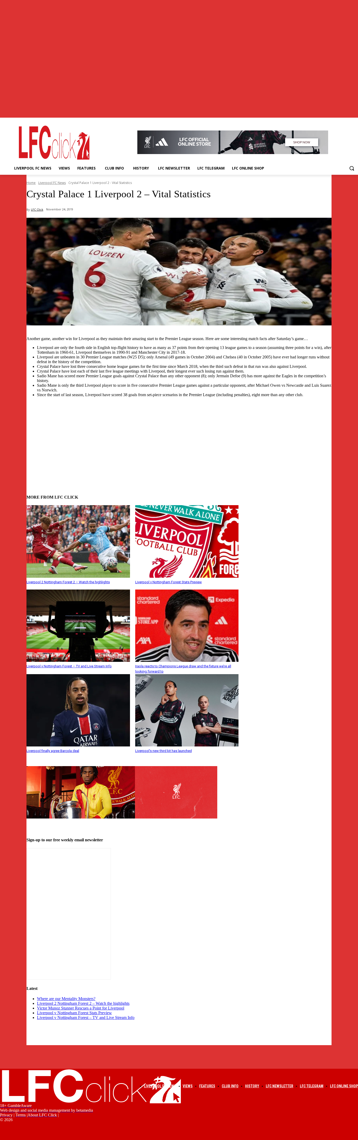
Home (31, 183)
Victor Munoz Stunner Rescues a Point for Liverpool (80, 1008)
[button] (351, 168)
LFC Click (37, 209)
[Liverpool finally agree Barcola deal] (78, 710)
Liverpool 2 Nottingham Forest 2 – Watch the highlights (68, 582)
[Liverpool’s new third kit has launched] (187, 710)
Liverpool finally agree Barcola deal (52, 751)
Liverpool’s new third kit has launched (163, 751)
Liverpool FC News (52, 183)
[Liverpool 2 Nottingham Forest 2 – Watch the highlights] (78, 541)
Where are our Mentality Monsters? (66, 998)
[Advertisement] (179, 438)
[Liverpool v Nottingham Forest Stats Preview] (187, 541)
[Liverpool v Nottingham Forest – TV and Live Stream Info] (78, 626)
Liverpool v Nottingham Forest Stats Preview (168, 582)
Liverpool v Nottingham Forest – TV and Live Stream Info (69, 666)
